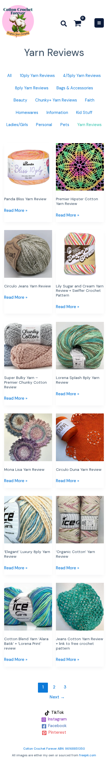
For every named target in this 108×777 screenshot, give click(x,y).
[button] (64, 24)
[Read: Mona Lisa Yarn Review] (28, 437)
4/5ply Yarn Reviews (82, 75)
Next (57, 697)
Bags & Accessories (74, 88)
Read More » (15, 210)
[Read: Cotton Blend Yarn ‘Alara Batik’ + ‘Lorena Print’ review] (28, 606)
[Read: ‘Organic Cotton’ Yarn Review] (80, 519)
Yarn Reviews (89, 124)
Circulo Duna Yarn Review (78, 469)
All (9, 75)
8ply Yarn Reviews (31, 88)
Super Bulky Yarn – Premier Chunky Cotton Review (25, 382)
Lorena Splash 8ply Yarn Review (77, 380)
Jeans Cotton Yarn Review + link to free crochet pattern (79, 643)
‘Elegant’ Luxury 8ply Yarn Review (27, 554)
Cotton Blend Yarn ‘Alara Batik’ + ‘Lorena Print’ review (26, 643)
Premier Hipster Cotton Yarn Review (77, 201)
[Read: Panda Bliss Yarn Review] (28, 166)
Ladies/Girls (17, 124)
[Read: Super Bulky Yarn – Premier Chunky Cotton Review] (28, 345)
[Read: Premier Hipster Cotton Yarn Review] (80, 166)
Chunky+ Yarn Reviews (56, 100)
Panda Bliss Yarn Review (25, 198)
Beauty (20, 100)
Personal (44, 124)
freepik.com (87, 755)
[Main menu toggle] (99, 23)
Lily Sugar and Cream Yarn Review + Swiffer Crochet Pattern (80, 291)
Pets (64, 124)
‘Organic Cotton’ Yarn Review (75, 554)
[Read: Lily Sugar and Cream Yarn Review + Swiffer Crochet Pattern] (80, 253)
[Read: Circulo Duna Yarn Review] (80, 437)
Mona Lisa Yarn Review (24, 469)
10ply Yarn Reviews (37, 75)
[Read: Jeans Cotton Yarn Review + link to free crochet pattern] (80, 606)
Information (57, 112)
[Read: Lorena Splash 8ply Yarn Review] (80, 345)
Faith (89, 100)
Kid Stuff (84, 112)
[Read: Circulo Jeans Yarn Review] (28, 253)
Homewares (27, 112)
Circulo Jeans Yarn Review (27, 286)
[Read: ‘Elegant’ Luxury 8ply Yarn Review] (28, 519)
